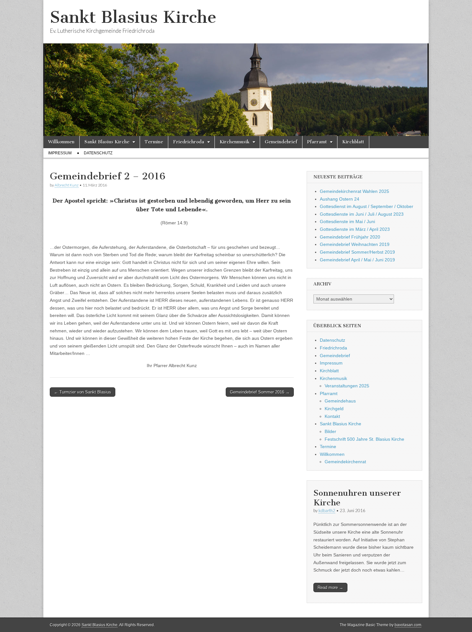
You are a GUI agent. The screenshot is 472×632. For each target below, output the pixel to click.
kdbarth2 (327, 510)
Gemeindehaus (340, 400)
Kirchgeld (334, 408)
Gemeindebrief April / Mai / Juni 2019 (357, 259)
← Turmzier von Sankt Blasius (82, 392)
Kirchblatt (353, 142)
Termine (154, 142)
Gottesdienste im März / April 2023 (355, 229)
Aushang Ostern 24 (339, 199)
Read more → (330, 587)
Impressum (60, 153)
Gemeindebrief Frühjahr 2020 (350, 236)
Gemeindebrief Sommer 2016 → (260, 392)
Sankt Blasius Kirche (133, 17)
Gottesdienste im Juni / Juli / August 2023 (362, 214)
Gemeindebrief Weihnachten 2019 (354, 244)
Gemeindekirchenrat (345, 461)
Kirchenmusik (234, 142)
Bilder (330, 431)
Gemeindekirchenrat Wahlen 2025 (354, 191)
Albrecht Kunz (67, 185)
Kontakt (332, 416)
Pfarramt (317, 142)
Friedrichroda (188, 142)
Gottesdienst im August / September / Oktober (366, 206)
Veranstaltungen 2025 (347, 385)
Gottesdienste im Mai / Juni (347, 221)
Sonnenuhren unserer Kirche (357, 498)
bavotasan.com (408, 625)
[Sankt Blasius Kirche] (236, 68)
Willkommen (61, 142)
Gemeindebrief (281, 142)
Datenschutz (98, 153)
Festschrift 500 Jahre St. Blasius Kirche (364, 439)
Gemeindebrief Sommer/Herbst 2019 (357, 252)
